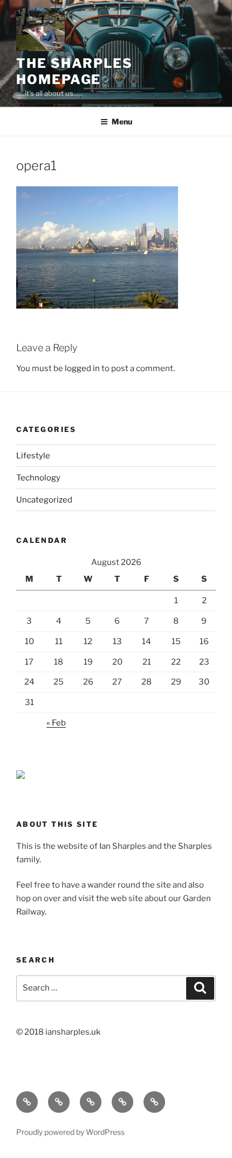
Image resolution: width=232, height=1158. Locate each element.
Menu (122, 121)
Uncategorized (44, 500)
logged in (82, 368)
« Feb (56, 723)
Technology (38, 478)
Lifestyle (33, 456)
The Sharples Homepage (74, 71)
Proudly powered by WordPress (70, 1131)
